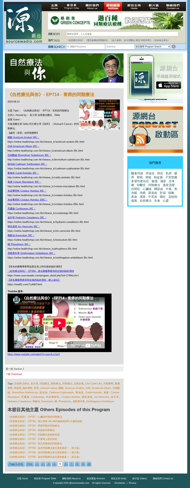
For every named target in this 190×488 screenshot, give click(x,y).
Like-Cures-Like (93, 383)
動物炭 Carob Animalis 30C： (23, 173)
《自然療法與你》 (75, 40)
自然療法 (146, 200)
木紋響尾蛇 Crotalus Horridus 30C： (27, 190)
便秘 (148, 177)
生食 (157, 200)
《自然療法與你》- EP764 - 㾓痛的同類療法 (31, 430)
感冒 (143, 196)
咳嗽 (171, 192)
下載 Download (14, 374)
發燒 (140, 177)
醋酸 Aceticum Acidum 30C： (24, 137)
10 (89, 464)
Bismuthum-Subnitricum (25, 392)
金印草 (115, 397)
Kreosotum (47, 401)
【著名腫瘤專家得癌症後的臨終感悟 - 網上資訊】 (34, 280)
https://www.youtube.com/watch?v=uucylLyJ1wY (34, 354)
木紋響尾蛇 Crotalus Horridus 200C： (28, 199)
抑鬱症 (141, 185)
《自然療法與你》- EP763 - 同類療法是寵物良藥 (34, 434)
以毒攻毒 (79, 383)
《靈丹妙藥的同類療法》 (97, 40)
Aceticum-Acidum (74, 388)
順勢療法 (56, 383)
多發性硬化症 (140, 181)
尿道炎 (152, 192)
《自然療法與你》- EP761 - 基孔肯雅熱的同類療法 (35, 443)
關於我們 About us (71, 478)
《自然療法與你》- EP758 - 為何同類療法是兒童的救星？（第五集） (44, 457)
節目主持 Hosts (118, 478)
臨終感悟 (27, 388)
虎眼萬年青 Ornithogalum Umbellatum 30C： (32, 253)
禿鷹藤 (25, 397)
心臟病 (147, 189)
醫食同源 (137, 173)
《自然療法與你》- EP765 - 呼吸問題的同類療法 (34, 425)
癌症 (138, 40)
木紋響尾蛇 (53, 397)
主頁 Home (22, 478)
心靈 (166, 200)
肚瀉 (163, 192)
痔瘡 (143, 192)
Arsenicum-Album (101, 388)
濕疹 (163, 181)
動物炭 (80, 392)
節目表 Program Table (45, 478)
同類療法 (44, 383)
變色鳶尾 (87, 397)
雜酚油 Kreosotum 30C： (21, 235)
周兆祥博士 (146, 40)
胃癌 (36, 388)
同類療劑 (108, 383)
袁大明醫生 (129, 40)
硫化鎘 (44, 392)
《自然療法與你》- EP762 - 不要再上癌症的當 (32, 439)
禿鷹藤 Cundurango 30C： (22, 208)
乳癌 (169, 173)
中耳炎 (152, 196)
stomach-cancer (48, 388)
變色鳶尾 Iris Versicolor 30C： (24, 226)
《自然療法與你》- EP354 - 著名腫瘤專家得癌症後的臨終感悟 (41, 271)
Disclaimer (119, 483)
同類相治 (67, 383)
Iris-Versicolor (101, 397)
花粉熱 (172, 196)
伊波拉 (150, 173)
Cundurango (37, 397)
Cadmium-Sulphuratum (61, 392)
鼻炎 (134, 196)
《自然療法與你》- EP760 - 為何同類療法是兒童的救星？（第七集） (44, 448)
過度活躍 (169, 185)
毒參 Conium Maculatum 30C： (24, 181)
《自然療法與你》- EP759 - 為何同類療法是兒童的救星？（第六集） (44, 452)
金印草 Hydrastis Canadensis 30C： (27, 217)
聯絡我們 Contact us (163, 478)
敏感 (155, 181)
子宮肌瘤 (171, 177)
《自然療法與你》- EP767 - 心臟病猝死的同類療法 (35, 416)
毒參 (106, 392)
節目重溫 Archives (96, 478)
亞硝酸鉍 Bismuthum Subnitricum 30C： (29, 155)
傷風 (134, 200)
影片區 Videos (139, 478)
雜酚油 (36, 401)
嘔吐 (163, 196)
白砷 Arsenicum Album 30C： (24, 146)
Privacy (132, 483)
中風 (169, 189)
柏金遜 (158, 177)
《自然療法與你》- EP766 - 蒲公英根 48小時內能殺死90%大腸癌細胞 (45, 421)
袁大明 (34, 383)
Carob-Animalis (94, 392)
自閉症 (135, 189)
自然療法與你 (21, 383)
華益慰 (17, 388)
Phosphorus (64, 401)
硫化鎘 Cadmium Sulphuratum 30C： (28, 164)
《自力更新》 (116, 40)
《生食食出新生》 (161, 40)
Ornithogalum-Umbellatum (100, 401)
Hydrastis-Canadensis (19, 401)
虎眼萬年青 (79, 401)
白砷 (88, 388)
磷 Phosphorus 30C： (19, 244)
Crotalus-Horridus (70, 397)
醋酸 (61, 388)
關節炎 (158, 189)
